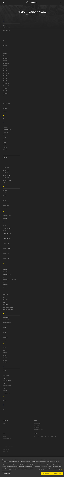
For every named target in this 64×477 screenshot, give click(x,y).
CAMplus (5, 53)
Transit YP (5, 360)
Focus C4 (5, 147)
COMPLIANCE (5, 453)
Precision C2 (6, 243)
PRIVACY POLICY (6, 449)
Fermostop (5, 132)
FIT (3, 134)
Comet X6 (5, 80)
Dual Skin (5, 111)
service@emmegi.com (7, 438)
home (27, 14)
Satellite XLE (6, 317)
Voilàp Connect (6, 393)
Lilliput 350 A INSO (7, 180)
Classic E (5, 55)
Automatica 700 (6, 27)
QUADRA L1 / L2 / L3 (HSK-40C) (10, 279)
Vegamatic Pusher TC (8, 385)
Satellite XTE (6, 319)
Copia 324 (5, 90)
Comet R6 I (5, 65)
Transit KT (5, 355)
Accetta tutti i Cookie (57, 473)
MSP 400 (5, 207)
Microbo (5, 200)
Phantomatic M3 (6, 225)
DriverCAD (5, 106)
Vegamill (5, 388)
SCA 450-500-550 (6, 322)
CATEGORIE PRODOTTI (37, 423)
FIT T (4, 139)
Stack (4, 340)
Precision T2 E (6, 253)
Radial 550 (5, 294)
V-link (4, 373)
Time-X (4, 350)
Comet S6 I (5, 75)
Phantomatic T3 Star (7, 235)
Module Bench (6, 205)
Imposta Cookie (6, 473)
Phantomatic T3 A (7, 233)
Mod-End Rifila (6, 203)
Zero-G (4, 409)
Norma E (5, 218)
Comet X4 (5, 78)
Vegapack (5, 390)
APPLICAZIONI (36, 425)
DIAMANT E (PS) (6, 103)
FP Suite (5, 149)
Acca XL (5, 25)
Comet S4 (5, 68)
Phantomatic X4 (6, 238)
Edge (4, 118)
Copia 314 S (5, 88)
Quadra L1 (5, 276)
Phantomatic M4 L (7, 230)
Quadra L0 (5, 271)
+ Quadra (5, 266)
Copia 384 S (5, 95)
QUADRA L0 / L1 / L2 (7, 274)
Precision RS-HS (6, 248)
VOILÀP (4, 423)
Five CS (4, 142)
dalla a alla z (34, 14)
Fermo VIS (5, 127)
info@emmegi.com (6, 442)
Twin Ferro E (5, 362)
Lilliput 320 (5, 172)
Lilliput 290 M (6, 167)
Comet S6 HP (6, 73)
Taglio (4, 347)
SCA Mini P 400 (6, 325)
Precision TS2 (6, 258)
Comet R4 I (5, 60)
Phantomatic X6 (6, 240)
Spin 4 (4, 335)
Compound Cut (6, 85)
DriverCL (5, 108)
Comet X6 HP (6, 83)
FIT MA (4, 137)
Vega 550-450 (6, 375)
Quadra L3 (5, 284)
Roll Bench (5, 299)
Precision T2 (6, 251)
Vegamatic (5, 378)
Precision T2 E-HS (7, 256)
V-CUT (4, 370)
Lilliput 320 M (6, 177)
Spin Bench (5, 337)
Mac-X (4, 192)
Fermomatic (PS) (7, 129)
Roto (4, 302)
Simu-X (4, 332)
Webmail (4, 436)
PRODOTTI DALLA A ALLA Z (38, 429)
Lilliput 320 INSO (6, 175)
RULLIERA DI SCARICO (8, 309)
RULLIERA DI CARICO (8, 307)
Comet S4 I (5, 70)
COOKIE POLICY (5, 456)
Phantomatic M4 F (7, 228)
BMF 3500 (5, 45)
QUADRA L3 (5, 286)
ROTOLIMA (5, 304)
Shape (4, 330)
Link (4, 182)
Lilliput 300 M (6, 170)
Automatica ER (6, 30)
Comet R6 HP (6, 63)
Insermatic (5, 157)
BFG (4, 43)
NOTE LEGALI (5, 451)
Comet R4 (5, 58)
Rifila (4, 297)
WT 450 (4, 400)
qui (61, 469)
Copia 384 (5, 93)
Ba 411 (4, 38)
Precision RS (6, 246)
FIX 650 (4, 144)
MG (3, 198)
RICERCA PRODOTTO (37, 427)
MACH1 (4, 195)
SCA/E (4, 327)
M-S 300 (5, 190)
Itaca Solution (6, 159)
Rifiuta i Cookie (46, 473)
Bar (3, 40)
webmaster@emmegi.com (7, 440)
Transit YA (5, 357)
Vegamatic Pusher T (7, 383)
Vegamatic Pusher (7, 380)
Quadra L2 (5, 281)
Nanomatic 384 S (7, 215)
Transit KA (5, 352)
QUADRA (5, 269)
